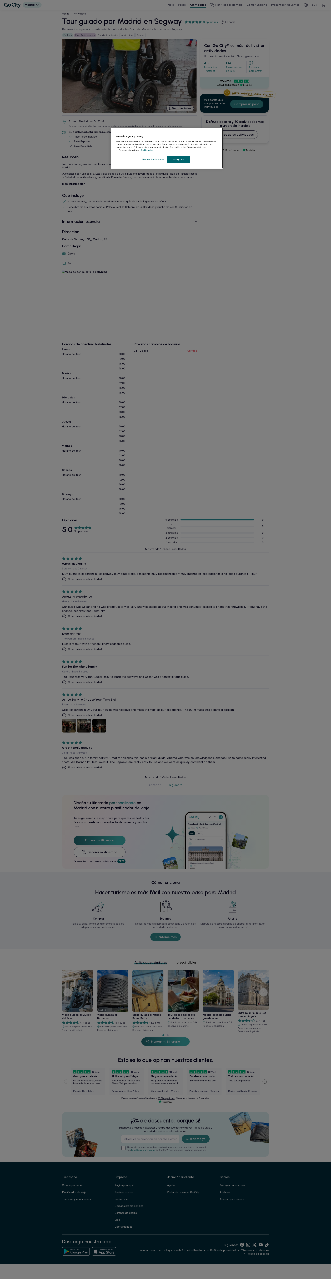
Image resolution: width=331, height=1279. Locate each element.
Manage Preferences (153, 159)
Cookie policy (147, 150)
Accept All (178, 159)
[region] (167, 148)
